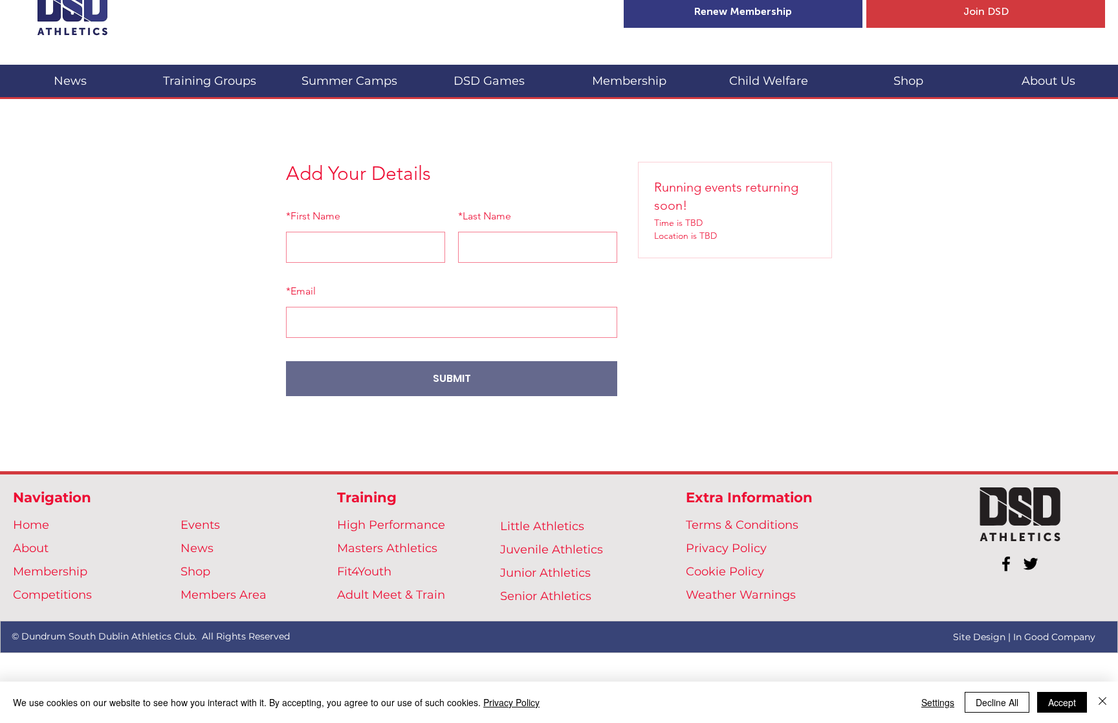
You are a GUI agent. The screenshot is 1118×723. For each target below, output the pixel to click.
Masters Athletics (387, 548)
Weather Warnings (741, 595)
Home (31, 525)
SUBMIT (452, 378)
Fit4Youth (364, 571)
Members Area (224, 595)
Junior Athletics (545, 573)
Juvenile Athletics (551, 549)
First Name (313, 216)
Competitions (52, 595)
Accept (1062, 702)
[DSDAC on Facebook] (1006, 563)
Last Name (484, 216)
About (31, 548)
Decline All (997, 702)
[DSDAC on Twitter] (1030, 563)
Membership (50, 571)
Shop (195, 571)
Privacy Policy (726, 548)
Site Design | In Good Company (1024, 637)
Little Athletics (542, 526)
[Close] (1102, 702)
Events (200, 525)
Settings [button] (937, 702)
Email (301, 291)
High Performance (391, 525)
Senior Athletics (545, 596)
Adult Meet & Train (391, 595)
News (197, 548)
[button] (210, 75)
